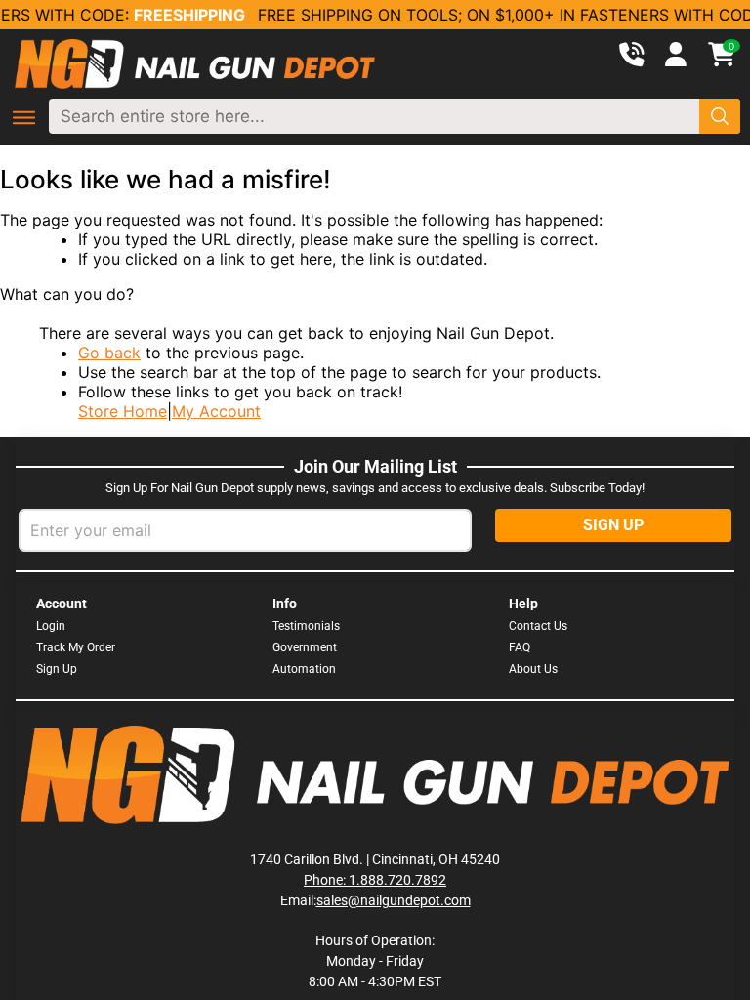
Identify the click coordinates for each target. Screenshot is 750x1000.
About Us (533, 669)
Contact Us (538, 626)
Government (304, 647)
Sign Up (56, 669)
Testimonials (306, 626)
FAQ (519, 647)
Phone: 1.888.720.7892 (375, 880)
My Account (216, 411)
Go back (109, 352)
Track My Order (75, 647)
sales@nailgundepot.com (393, 900)
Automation (304, 669)
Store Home (122, 411)
